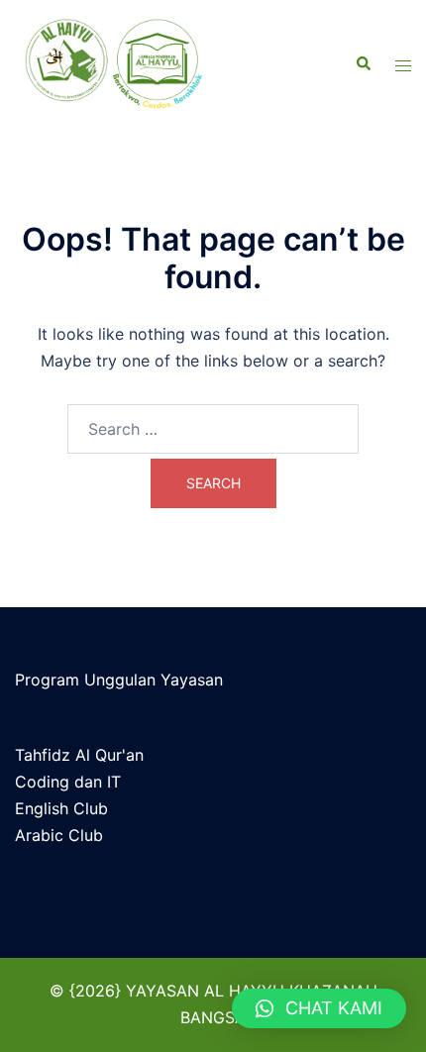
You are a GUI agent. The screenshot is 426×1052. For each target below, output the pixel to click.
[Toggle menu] (403, 65)
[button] (319, 1008)
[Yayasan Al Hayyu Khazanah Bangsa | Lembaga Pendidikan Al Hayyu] (141, 64)
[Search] (363, 64)
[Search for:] (213, 429)
